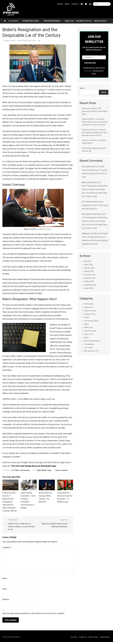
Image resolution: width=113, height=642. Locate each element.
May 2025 (87, 261)
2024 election (25, 470)
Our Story (60, 4)
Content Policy (105, 637)
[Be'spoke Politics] (4, 21)
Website (5, 599)
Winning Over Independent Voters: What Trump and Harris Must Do (95, 205)
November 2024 (89, 278)
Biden (39, 470)
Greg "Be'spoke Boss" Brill (26, 41)
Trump (49, 470)
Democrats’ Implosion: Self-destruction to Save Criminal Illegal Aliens (94, 111)
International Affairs (31, 21)
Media (86, 324)
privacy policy (88, 71)
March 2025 (88, 264)
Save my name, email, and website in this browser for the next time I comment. (33, 613)
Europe (86, 317)
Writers (67, 4)
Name (4, 578)
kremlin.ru (27, 229)
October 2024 (89, 281)
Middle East (88, 327)
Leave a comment (61, 470)
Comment (6, 547)
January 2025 (89, 271)
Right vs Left (88, 334)
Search (82, 88)
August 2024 (88, 288)
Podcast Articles (100, 21)
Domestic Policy (90, 314)
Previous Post (21, 525)
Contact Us (75, 4)
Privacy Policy (93, 637)
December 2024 (89, 275)
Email (4, 589)
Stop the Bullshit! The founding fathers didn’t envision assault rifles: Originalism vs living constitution (95, 122)
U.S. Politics (13, 21)
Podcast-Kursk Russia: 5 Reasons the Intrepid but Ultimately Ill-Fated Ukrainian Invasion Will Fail (9, 502)
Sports (86, 337)
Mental (44, 470)
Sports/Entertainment (51, 21)
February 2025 (89, 268)
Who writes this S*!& (83, 21)
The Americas (89, 344)
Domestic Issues (90, 311)
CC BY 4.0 (33, 229)
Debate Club (69, 21)
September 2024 (90, 285)
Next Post (54, 523)
